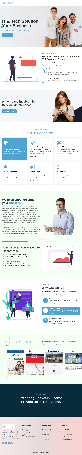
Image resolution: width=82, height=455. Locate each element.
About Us (53, 3)
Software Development (38, 147)
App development (67, 434)
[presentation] (2, 27)
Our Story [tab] (67, 240)
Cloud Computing (67, 439)
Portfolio (68, 3)
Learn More (8, 35)
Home (46, 3)
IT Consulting (66, 429)
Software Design (10, 147)
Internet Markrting (36, 171)
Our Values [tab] (15, 240)
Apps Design (61, 171)
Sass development (67, 432)
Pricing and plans (47, 429)
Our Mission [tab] (41, 240)
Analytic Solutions (10, 171)
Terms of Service (47, 439)
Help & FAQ (46, 432)
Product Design (62, 147)
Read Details (7, 156)
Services (61, 3)
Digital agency (66, 437)
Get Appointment (9, 111)
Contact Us (76, 3)
